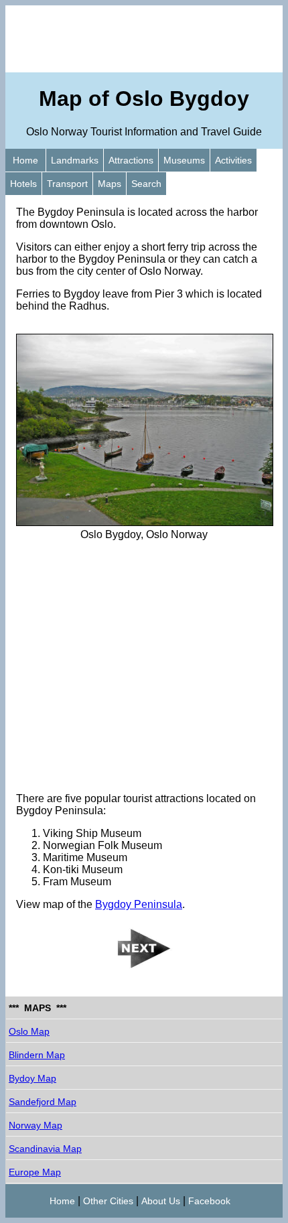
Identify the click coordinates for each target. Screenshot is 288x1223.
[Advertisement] (144, 38)
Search (146, 183)
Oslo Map (29, 1031)
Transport (67, 183)
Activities (233, 160)
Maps (109, 183)
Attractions (131, 160)
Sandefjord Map (42, 1101)
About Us (160, 1201)
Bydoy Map (32, 1078)
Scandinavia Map (45, 1148)
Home (25, 160)
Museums (184, 160)
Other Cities (108, 1201)
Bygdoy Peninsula (138, 904)
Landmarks (74, 160)
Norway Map (35, 1125)
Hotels (23, 183)
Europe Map (35, 1172)
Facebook (209, 1201)
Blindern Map (37, 1054)
